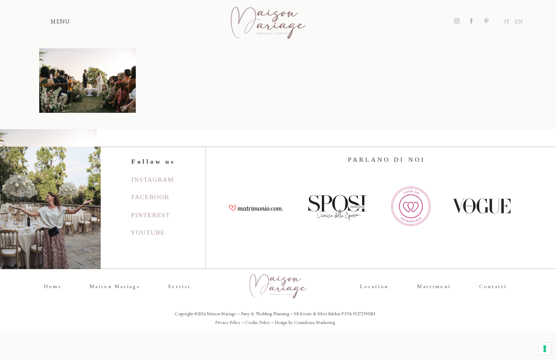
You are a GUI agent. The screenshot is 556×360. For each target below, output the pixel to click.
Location (374, 286)
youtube (148, 232)
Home (53, 286)
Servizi (179, 286)
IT (507, 21)
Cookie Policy (257, 322)
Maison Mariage (114, 286)
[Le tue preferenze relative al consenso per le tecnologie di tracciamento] (545, 349)
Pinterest (150, 215)
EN (519, 21)
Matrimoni (433, 286)
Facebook (150, 196)
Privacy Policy (227, 322)
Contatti (492, 286)
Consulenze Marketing (314, 322)
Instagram (152, 179)
